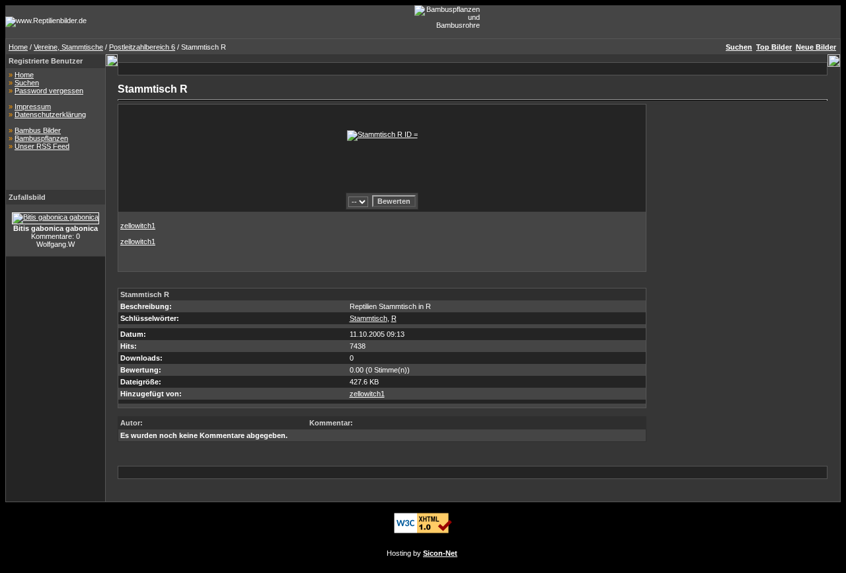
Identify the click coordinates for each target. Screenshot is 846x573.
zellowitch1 (137, 226)
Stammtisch (368, 318)
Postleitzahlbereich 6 (142, 47)
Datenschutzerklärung (50, 114)
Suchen (27, 83)
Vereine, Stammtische (68, 47)
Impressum (33, 106)
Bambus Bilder (38, 130)
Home (18, 47)
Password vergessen (49, 91)
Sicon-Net (440, 553)
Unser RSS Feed (42, 146)
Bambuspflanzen (41, 138)
